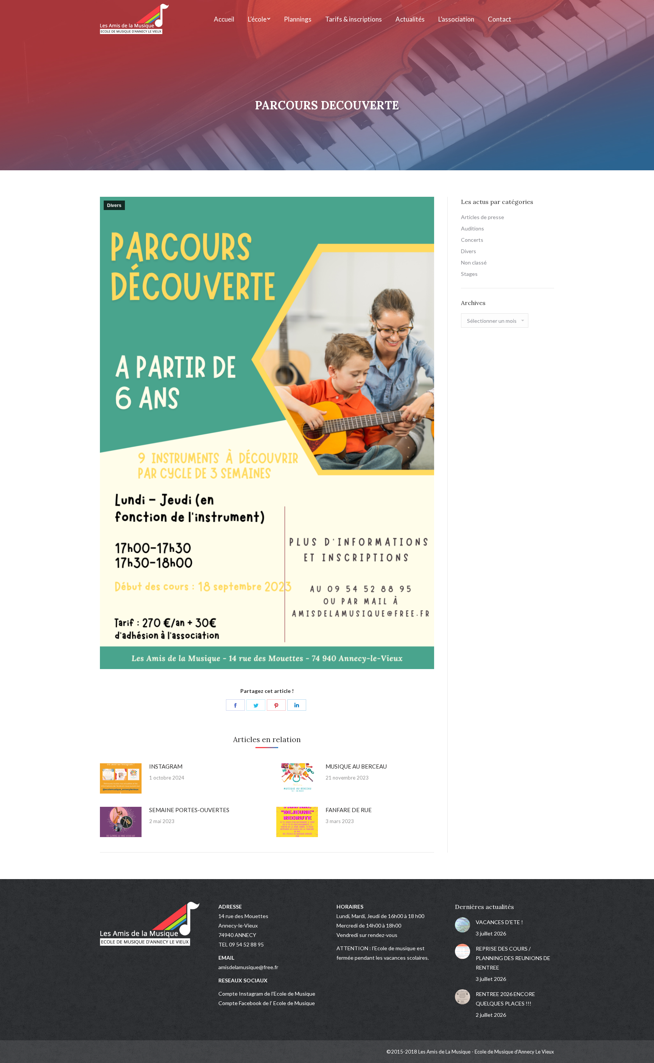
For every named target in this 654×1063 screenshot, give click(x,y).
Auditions (472, 228)
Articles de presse (482, 217)
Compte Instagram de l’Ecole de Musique (266, 993)
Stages (469, 274)
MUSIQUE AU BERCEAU (356, 766)
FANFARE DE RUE (348, 809)
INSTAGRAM (165, 766)
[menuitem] (224, 19)
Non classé (474, 262)
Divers (114, 205)
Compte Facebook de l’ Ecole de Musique (266, 1003)
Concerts (472, 240)
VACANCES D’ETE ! (499, 922)
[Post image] (121, 778)
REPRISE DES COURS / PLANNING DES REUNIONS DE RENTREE (513, 958)
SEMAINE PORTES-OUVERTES (189, 809)
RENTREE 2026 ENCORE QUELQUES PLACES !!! (505, 999)
